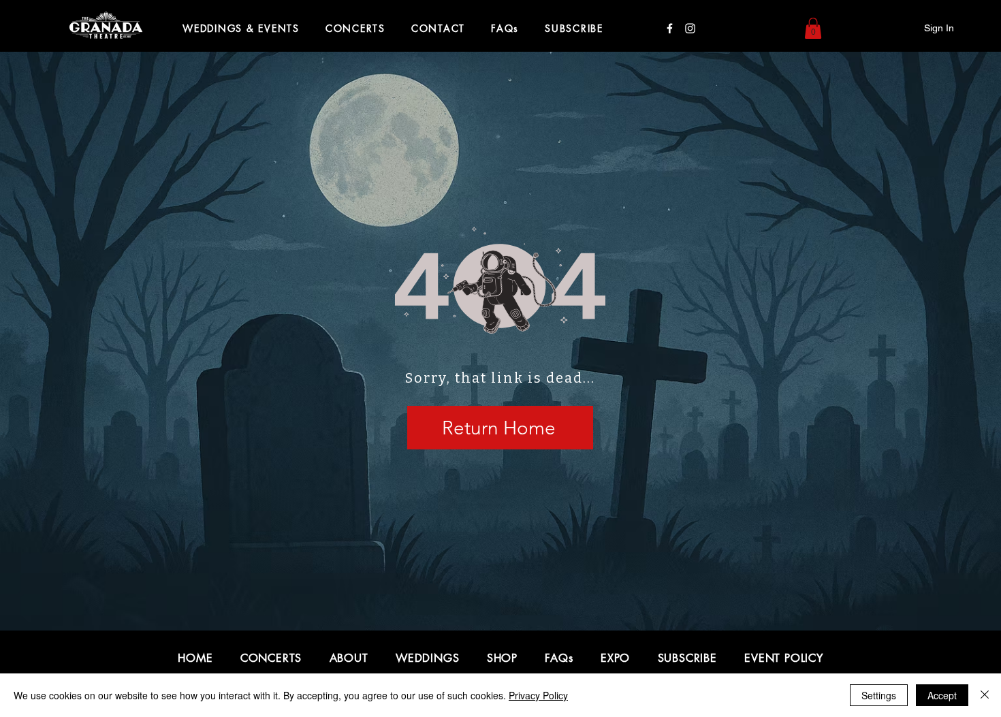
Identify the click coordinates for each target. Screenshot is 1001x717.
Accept (942, 695)
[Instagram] (690, 28)
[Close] (984, 695)
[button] (813, 28)
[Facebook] (669, 28)
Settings (878, 695)
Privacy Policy (538, 695)
